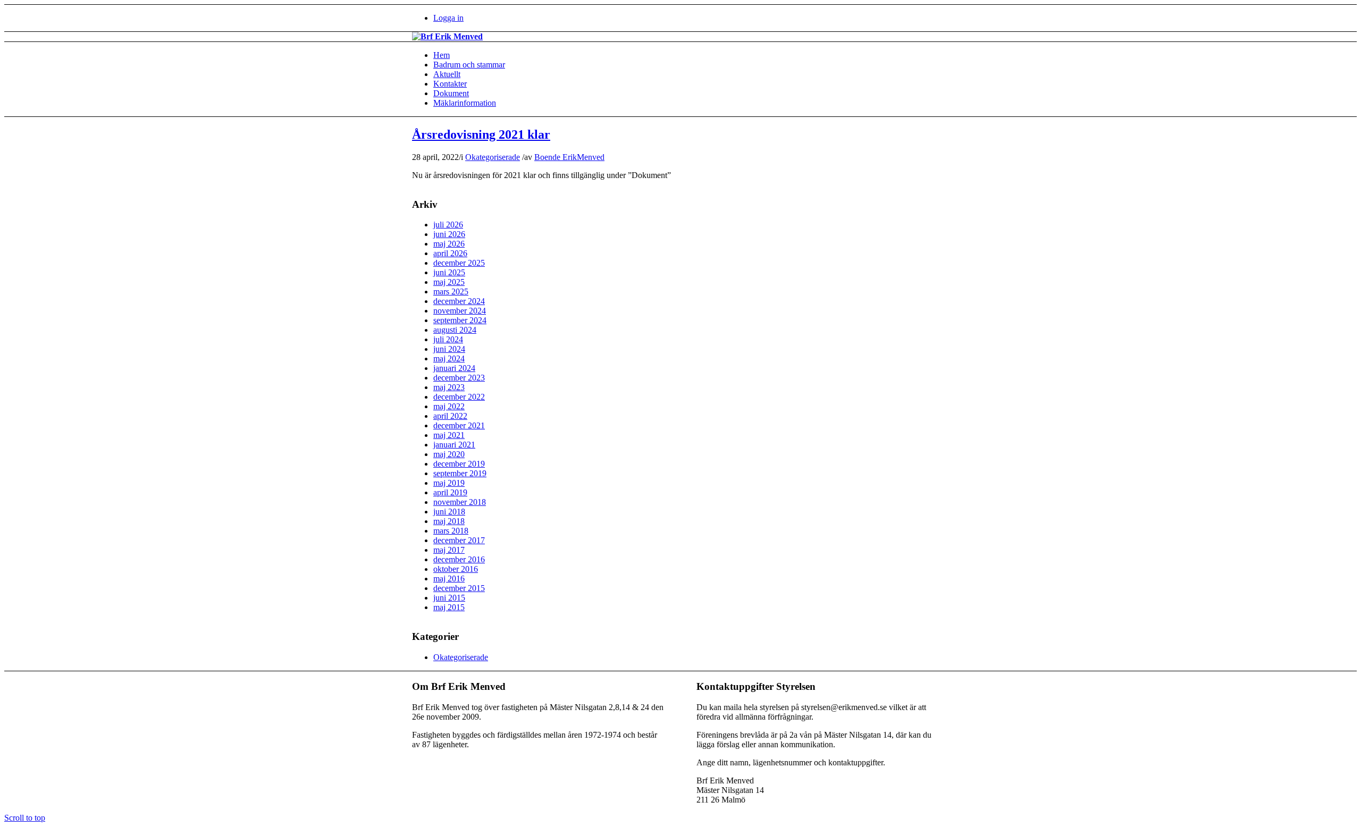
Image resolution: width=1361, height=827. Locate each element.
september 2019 (459, 473)
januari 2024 (454, 368)
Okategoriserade (492, 157)
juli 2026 (448, 224)
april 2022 (450, 415)
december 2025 (459, 262)
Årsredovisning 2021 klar (481, 134)
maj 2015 (449, 607)
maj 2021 (449, 435)
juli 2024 (448, 339)
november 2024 (459, 310)
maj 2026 (449, 243)
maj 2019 (449, 482)
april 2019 (450, 492)
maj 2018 (449, 521)
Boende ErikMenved (569, 157)
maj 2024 (449, 358)
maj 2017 (449, 549)
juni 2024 (449, 348)
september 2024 (459, 320)
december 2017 (459, 540)
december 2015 (459, 588)
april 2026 (450, 253)
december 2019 (459, 463)
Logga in (448, 17)
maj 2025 (449, 281)
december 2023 (459, 377)
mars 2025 (450, 291)
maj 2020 (449, 454)
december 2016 (459, 559)
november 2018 (459, 502)
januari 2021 (454, 444)
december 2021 (459, 425)
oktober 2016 (455, 568)
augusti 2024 (454, 329)
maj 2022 (449, 406)
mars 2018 (450, 530)
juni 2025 (449, 272)
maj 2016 (449, 578)
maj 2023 (449, 387)
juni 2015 (449, 597)
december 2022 (459, 396)
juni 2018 (449, 511)
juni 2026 (449, 234)
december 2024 (459, 301)
